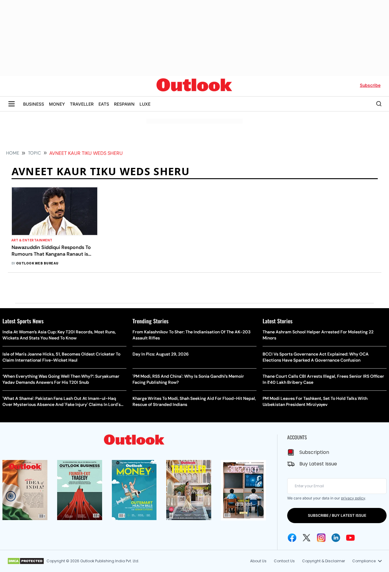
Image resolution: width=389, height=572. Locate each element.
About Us (258, 560)
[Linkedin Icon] (336, 538)
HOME (12, 153)
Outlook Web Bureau (37, 263)
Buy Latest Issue (318, 463)
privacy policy (353, 498)
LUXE (144, 104)
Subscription (314, 452)
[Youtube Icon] (350, 538)
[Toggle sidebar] (11, 104)
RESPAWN (124, 104)
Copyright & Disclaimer (323, 560)
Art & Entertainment (32, 240)
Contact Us (284, 560)
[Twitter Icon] (307, 538)
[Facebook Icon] (292, 538)
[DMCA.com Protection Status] (25, 561)
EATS (103, 104)
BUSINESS (33, 104)
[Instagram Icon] (321, 538)
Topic (34, 153)
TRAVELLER (82, 104)
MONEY (57, 104)
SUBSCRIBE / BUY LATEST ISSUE (337, 515)
